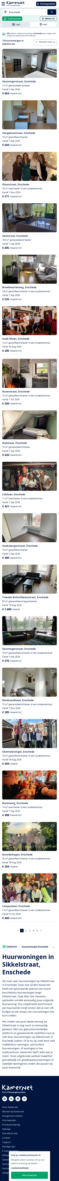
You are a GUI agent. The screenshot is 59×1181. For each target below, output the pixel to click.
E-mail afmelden (10, 1150)
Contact (6, 1137)
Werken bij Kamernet (13, 1111)
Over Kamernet (10, 1107)
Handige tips (8, 1146)
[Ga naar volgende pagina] (41, 930)
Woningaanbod (47, 3)
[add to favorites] (53, 53)
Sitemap (6, 1129)
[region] (29, 1166)
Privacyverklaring (11, 1124)
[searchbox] (27, 12)
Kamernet (11, 946)
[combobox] (23, 12)
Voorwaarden (9, 1120)
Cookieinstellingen (20, 1168)
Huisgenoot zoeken (12, 1115)
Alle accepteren (29, 1175)
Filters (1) (49, 18)
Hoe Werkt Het (10, 1133)
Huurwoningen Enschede (35, 946)
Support (6, 1142)
